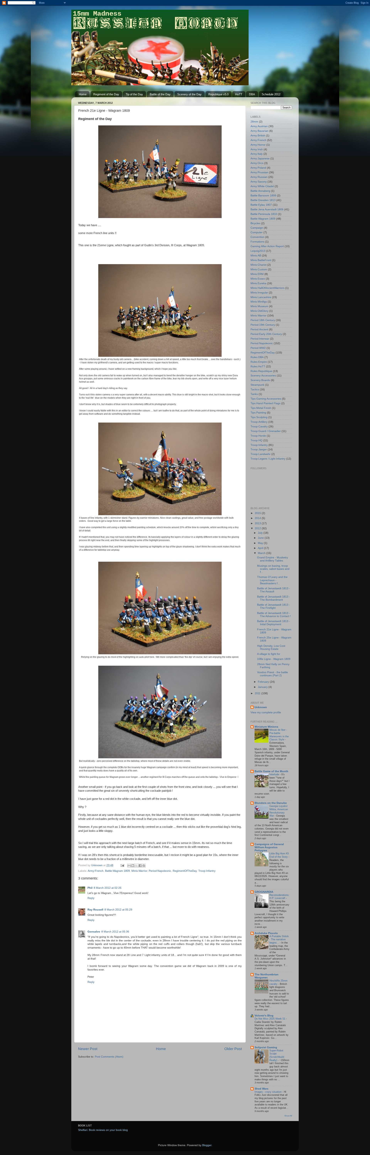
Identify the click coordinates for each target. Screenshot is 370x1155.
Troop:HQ (256, 440)
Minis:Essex (258, 278)
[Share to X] (136, 866)
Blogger (206, 1145)
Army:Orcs (257, 163)
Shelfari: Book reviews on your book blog (103, 1130)
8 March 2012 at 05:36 (115, 931)
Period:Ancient (259, 329)
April (261, 548)
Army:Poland (258, 167)
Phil (89, 887)
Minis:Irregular (259, 292)
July (260, 532)
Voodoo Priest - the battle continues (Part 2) (272, 674)
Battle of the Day (160, 94)
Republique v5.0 (218, 94)
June (261, 537)
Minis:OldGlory (259, 310)
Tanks (254, 394)
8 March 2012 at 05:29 (118, 909)
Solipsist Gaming (266, 1047)
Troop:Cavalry (259, 426)
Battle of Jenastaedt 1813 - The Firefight (273, 606)
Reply (90, 898)
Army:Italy (257, 153)
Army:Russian (259, 177)
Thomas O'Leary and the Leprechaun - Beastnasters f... (272, 580)
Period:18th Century (263, 320)
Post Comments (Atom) (109, 1056)
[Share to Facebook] (140, 866)
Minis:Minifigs (259, 301)
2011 (258, 693)
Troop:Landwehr (261, 454)
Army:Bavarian (259, 130)
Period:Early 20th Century (266, 334)
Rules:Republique (261, 371)
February (264, 681)
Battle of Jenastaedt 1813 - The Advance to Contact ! (274, 615)
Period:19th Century (263, 324)
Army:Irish (257, 149)
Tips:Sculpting (259, 417)
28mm (254, 121)
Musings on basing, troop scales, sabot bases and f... (273, 568)
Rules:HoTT (258, 366)
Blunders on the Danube (271, 803)
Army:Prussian (259, 172)
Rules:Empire (259, 361)
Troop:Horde (258, 435)
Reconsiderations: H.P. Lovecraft (279, 897)
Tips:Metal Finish (261, 408)
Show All (288, 1116)
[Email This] (129, 866)
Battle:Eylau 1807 (261, 204)
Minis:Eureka (258, 283)
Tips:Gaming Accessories (266, 398)
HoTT (238, 94)
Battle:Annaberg (260, 190)
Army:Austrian (259, 126)
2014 (258, 518)
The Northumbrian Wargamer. (266, 976)
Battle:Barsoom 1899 (263, 195)
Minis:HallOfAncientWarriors (267, 288)
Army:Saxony (259, 181)
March (262, 553)
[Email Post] (122, 865)
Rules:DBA (257, 357)
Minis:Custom (259, 269)
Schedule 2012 (271, 94)
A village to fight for (268, 654)
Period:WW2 (258, 348)
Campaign (257, 227)
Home (83, 94)
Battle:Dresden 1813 (263, 200)
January (263, 687)
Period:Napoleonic (160, 870)
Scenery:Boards (260, 380)
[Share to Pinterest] (144, 866)
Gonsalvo (93, 931)
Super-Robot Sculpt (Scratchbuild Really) (276, 1055)
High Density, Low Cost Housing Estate (271, 647)
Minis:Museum (259, 306)
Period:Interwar (260, 338)
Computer (257, 232)
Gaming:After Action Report (267, 246)
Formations (257, 241)
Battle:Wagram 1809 (117, 870)
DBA (252, 94)
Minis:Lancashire (261, 297)
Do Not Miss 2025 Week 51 (270, 1018)
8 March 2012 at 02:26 (107, 887)
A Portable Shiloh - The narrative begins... (279, 939)
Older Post (233, 1049)
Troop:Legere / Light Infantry (268, 458)
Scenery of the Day (189, 94)
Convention (257, 237)
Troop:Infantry (206, 870)
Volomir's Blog (264, 1015)
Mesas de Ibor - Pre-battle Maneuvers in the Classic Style (279, 734)
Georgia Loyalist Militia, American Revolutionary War (278, 811)
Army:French (95, 870)
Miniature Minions (266, 726)
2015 (258, 513)
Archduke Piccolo (266, 933)
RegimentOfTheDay (185, 870)
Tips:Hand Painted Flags (265, 403)
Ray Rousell (95, 909)
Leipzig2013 (258, 250)
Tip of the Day (134, 94)
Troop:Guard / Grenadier (266, 431)
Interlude (274, 774)
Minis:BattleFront (261, 260)
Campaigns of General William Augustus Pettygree (269, 847)
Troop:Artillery (259, 421)
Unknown (260, 707)
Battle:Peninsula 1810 (264, 214)
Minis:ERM (257, 274)
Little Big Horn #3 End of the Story (279, 855)
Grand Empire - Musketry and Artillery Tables (272, 559)
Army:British (258, 135)
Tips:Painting (258, 412)
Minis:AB (256, 255)
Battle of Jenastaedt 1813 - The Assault (273, 590)
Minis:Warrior (139, 870)
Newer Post (87, 1049)
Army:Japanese (260, 158)
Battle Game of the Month (271, 771)
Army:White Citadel (262, 186)
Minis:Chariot (259, 264)
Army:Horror (258, 144)
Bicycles (255, 223)
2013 (258, 523)
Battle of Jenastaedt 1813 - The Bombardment (273, 598)
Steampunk (257, 384)
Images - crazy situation (268, 1091)
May (261, 543)
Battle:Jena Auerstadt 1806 (267, 209)
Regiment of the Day (106, 94)
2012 (258, 528)
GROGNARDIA (264, 891)
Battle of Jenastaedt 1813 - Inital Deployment (273, 623)
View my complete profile (266, 712)
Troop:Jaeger (259, 449)
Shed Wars (261, 1088)
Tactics (255, 389)
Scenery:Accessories (263, 375)
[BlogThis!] (133, 866)
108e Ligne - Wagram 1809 (273, 659)
